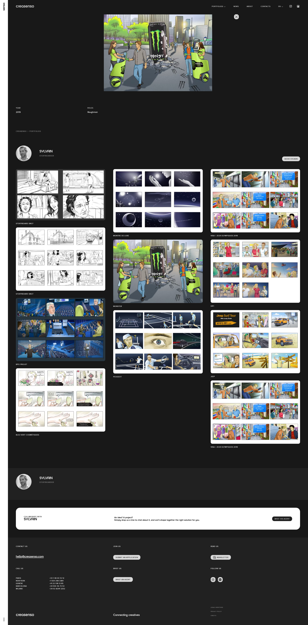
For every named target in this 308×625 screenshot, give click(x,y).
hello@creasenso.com (30, 556)
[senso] (4, 7)
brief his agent (282, 519)
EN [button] (279, 6)
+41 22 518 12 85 (56, 583)
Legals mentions (217, 607)
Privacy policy (216, 611)
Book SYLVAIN (291, 159)
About (250, 6)
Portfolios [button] (217, 6)
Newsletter (222, 557)
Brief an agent (123, 579)
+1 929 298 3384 (56, 581)
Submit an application (127, 557)
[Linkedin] (220, 579)
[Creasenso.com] (25, 6)
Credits (213, 615)
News (236, 6)
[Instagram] (291, 6)
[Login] (298, 6)
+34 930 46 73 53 (56, 586)
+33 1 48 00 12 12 (56, 578)
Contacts (265, 6)
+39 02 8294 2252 (57, 589)
